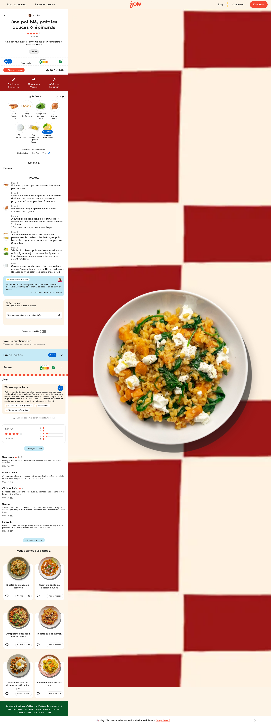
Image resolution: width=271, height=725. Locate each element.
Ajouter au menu (15, 70)
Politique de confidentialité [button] (50, 706)
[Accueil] (135, 5)
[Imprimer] (52, 70)
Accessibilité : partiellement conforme (42, 709)
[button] (5, 15)
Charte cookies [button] (24, 713)
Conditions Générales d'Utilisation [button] (21, 706)
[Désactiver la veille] (43, 331)
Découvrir (258, 4)
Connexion (238, 4)
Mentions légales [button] (16, 709)
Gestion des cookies (42, 713)
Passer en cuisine (45, 4)
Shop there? (163, 720)
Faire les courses (16, 4)
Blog (220, 4)
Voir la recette (23, 596)
